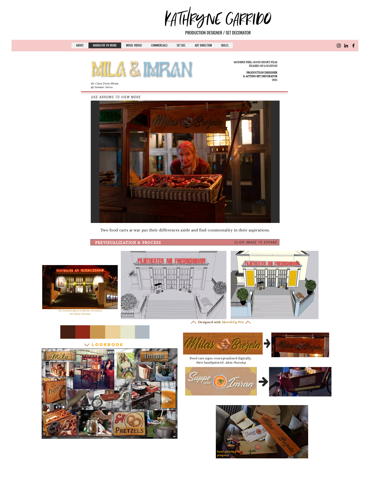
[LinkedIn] (346, 45)
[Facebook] (353, 45)
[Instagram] (338, 45)
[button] (185, 162)
